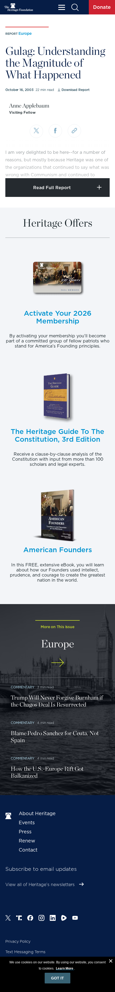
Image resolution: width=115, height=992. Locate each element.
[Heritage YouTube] (75, 918)
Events (27, 822)
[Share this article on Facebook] (55, 131)
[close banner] (111, 962)
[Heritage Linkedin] (53, 918)
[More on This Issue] (57, 662)
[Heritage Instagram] (41, 918)
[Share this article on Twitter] (36, 131)
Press (25, 831)
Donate (102, 7)
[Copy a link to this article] (74, 131)
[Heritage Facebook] (30, 918)
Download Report (75, 90)
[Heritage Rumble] (64, 918)
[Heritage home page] (9, 816)
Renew (27, 841)
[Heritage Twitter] (8, 918)
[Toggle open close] (98, 167)
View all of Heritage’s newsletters (40, 884)
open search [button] (74, 7)
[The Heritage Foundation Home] (18, 7)
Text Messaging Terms (25, 952)
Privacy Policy (17, 941)
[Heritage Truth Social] (19, 918)
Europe (25, 33)
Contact (28, 850)
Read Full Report (52, 187)
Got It (57, 978)
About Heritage (37, 813)
